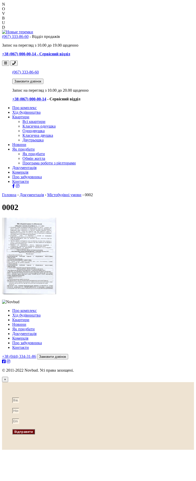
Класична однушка (39, 126)
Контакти (20, 181)
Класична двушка (37, 135)
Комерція (20, 172)
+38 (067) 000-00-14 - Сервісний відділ (36, 54)
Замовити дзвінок (27, 81)
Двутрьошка (33, 140)
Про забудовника (27, 177)
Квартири (20, 117)
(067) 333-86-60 (15, 36)
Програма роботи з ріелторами (49, 163)
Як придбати (23, 149)
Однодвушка (33, 131)
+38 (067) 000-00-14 (29, 99)
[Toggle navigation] (5, 63)
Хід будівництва (26, 112)
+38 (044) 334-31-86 (19, 356)
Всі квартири (33, 121)
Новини (19, 144)
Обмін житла (33, 158)
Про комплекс (24, 108)
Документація (24, 167)
